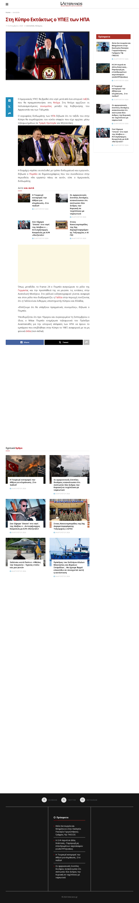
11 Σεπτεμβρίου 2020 (14, 26)
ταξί (85, 99)
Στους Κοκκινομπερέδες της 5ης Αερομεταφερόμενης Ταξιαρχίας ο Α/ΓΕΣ (79, 228)
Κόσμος (38, 26)
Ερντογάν (51, 123)
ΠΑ (53, 115)
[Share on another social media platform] (9, 113)
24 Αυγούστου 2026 (78, 238)
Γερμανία (22, 290)
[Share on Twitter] (9, 107)
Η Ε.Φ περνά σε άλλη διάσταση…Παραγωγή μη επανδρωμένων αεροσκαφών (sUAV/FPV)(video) (120, 70)
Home (8, 12)
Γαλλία (58, 297)
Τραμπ (42, 123)
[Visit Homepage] (71, 4)
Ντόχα (56, 102)
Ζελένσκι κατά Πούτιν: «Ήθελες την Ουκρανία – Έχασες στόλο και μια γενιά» (25, 565)
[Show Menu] (7, 4)
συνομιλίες (46, 106)
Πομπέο (33, 173)
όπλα (28, 331)
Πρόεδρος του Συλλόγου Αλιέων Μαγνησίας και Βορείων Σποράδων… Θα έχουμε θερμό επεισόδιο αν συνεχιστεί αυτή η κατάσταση (69, 567)
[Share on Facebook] (9, 100)
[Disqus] (47, 618)
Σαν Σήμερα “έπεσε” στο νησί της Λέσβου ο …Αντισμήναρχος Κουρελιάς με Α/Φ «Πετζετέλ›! (41, 228)
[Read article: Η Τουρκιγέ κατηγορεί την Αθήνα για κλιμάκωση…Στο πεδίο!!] (24, 198)
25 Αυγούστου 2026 (40, 209)
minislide (16, 12)
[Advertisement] (55, 90)
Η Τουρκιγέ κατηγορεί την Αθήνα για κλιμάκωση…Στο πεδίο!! (40, 200)
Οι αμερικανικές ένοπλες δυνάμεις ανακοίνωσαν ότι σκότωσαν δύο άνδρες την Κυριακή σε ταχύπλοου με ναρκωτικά (79, 204)
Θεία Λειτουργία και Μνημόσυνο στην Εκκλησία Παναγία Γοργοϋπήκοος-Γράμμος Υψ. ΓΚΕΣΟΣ (121, 49)
